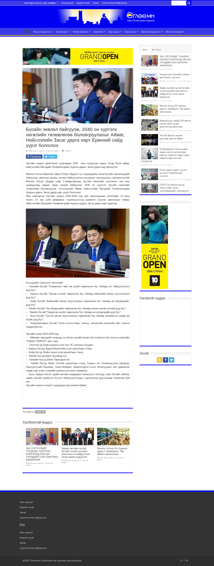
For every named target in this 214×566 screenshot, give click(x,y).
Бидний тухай (83, 3)
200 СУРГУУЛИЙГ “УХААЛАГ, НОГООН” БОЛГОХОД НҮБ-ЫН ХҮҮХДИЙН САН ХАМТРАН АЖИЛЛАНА (42, 454)
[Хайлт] (188, 3)
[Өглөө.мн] (107, 16)
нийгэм (40, 412)
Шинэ (145, 49)
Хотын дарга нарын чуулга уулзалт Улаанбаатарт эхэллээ (173, 173)
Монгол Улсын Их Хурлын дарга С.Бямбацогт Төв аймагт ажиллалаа (112, 451)
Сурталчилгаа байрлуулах (114, 3)
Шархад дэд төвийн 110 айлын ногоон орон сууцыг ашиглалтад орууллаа (175, 123)
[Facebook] (166, 3)
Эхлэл (27, 31)
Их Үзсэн (156, 49)
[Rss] (163, 3)
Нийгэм (68, 151)
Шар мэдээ (114, 32)
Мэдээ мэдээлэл (42, 32)
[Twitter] (168, 3)
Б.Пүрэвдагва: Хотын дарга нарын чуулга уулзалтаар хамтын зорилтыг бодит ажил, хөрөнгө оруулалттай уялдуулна (165, 155)
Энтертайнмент (80, 32)
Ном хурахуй (67, 3)
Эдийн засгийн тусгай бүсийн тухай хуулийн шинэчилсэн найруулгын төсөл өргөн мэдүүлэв (76, 452)
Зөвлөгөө (98, 32)
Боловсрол (61, 32)
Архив (96, 3)
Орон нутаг (130, 32)
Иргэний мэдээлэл (150, 32)
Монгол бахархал (175, 32)
